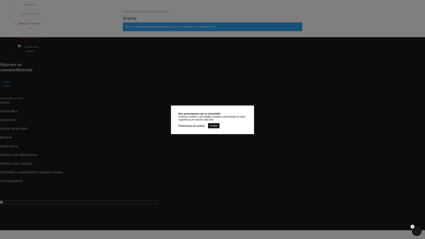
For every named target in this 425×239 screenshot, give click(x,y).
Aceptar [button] (213, 125)
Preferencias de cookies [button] (191, 125)
